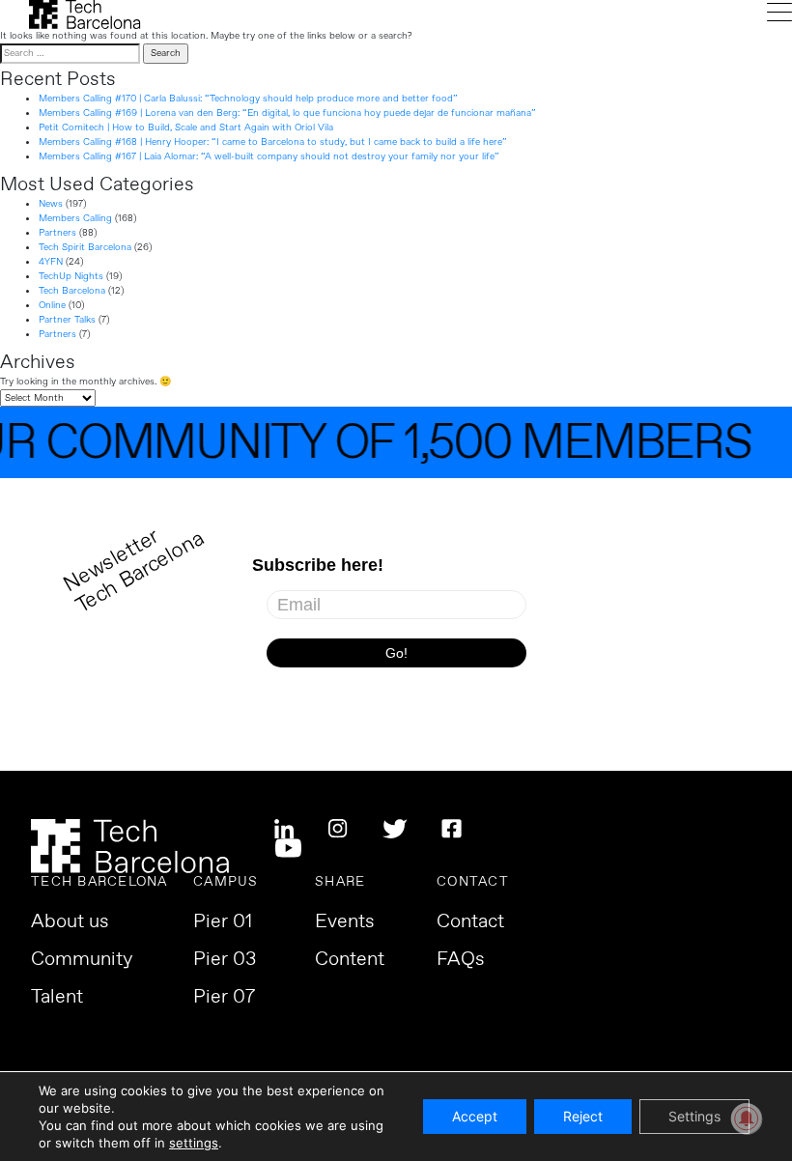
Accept (474, 1116)
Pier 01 (222, 922)
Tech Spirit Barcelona (85, 247)
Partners (57, 233)
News (51, 204)
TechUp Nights (71, 276)
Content (349, 960)
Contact (470, 922)
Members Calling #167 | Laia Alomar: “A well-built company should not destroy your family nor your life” (269, 156)
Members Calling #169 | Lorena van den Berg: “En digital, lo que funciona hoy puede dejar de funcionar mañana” (287, 113)
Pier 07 (224, 997)
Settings (694, 1116)
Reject (583, 1116)
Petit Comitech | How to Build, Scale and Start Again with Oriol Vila (186, 127)
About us (70, 922)
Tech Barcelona (72, 290)
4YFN (51, 262)
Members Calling (75, 218)
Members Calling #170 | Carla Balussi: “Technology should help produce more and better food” (248, 98)
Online (52, 305)
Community (81, 960)
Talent (57, 997)
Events (345, 922)
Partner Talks (67, 319)
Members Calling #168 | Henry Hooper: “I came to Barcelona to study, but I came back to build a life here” (273, 142)
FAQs (461, 960)
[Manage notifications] (746, 1118)
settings (193, 1142)
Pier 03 (224, 960)
